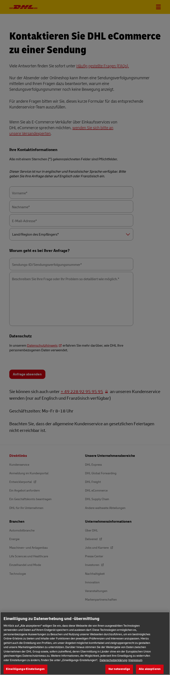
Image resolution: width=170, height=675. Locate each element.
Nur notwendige (119, 669)
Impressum (135, 660)
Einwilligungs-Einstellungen (25, 669)
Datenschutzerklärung (113, 660)
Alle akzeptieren (150, 669)
